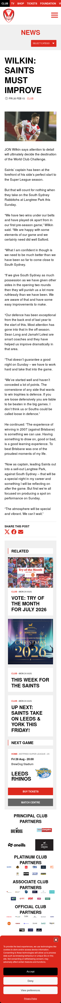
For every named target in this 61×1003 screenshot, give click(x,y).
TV (12, 3)
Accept (30, 971)
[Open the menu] (54, 16)
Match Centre (30, 802)
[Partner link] (17, 830)
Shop (20, 3)
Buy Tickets (30, 791)
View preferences (30, 990)
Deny (31, 980)
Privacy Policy (30, 998)
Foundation (48, 3)
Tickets (32, 3)
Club (5, 3)
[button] (56, 940)
